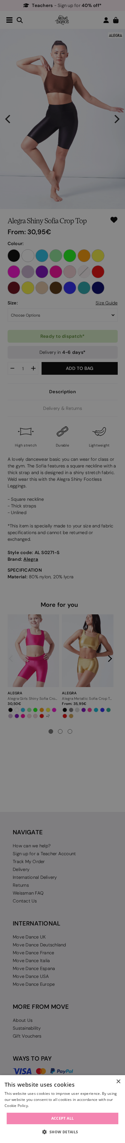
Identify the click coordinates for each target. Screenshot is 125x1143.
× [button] (118, 1081)
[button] (62, 1132)
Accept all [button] (62, 1118)
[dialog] (62, 1109)
